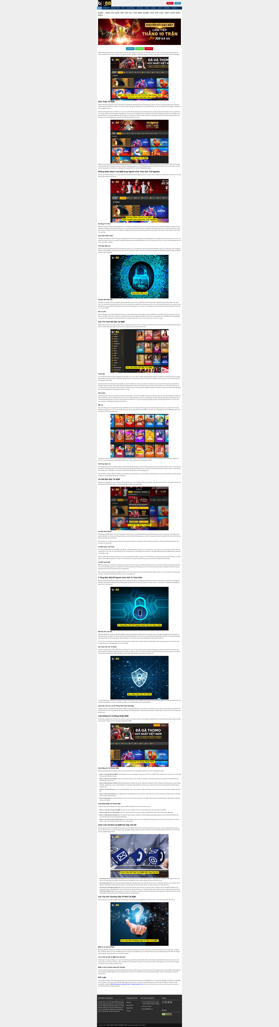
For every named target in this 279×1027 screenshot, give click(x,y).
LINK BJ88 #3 (149, 48)
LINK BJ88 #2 (139, 48)
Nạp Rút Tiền (115, 8)
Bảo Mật (167, 8)
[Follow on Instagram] (166, 1002)
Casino (153, 8)
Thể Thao (140, 8)
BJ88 (99, 8)
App (123, 8)
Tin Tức (174, 8)
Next (182, 31)
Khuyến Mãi (130, 8)
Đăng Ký (106, 8)
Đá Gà (147, 8)
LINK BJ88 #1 (130, 48)
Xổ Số (160, 8)
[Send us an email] (171, 1002)
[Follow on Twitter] (168, 1002)
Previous (97, 31)
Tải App (128, 1010)
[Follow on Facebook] (163, 1002)
